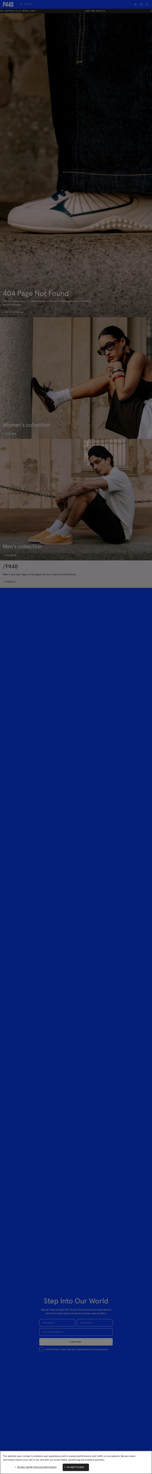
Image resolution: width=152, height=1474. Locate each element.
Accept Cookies (75, 1467)
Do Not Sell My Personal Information (37, 1467)
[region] (76, 1462)
